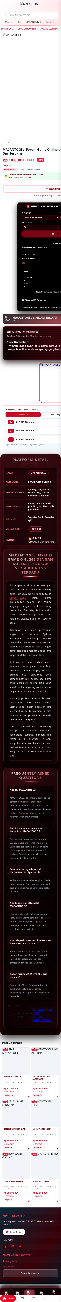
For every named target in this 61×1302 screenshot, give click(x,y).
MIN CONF (27, 223)
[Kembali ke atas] (54, 1280)
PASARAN (27, 213)
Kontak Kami (9, 1266)
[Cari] (6, 15)
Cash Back (23, 415)
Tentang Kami (10, 1261)
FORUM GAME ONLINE (26, 29)
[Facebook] (5, 1247)
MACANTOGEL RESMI (49, 29)
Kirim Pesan (16, 1232)
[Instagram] (13, 1247)
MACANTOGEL (12, 21)
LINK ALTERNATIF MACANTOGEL (42, 1017)
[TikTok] (20, 1247)
